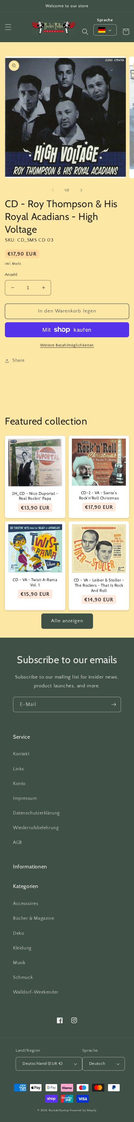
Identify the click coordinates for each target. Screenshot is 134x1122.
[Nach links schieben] (53, 190)
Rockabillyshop (59, 1110)
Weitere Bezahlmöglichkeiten (67, 345)
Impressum (25, 798)
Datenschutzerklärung (36, 813)
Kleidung (22, 948)
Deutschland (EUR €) (42, 1063)
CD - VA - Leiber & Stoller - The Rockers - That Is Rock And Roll (99, 585)
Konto (19, 783)
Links (18, 769)
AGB (17, 842)
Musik (19, 962)
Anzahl (11, 274)
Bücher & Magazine (33, 918)
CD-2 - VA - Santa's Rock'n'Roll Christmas (99, 495)
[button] (8, 27)
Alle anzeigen (67, 621)
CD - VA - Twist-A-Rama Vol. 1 (35, 582)
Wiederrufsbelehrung (36, 827)
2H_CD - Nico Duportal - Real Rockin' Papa (35, 496)
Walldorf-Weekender (36, 992)
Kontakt (21, 754)
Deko (18, 933)
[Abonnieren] (113, 704)
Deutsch (97, 1063)
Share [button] (18, 360)
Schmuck (23, 977)
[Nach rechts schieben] (81, 190)
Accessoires (25, 903)
